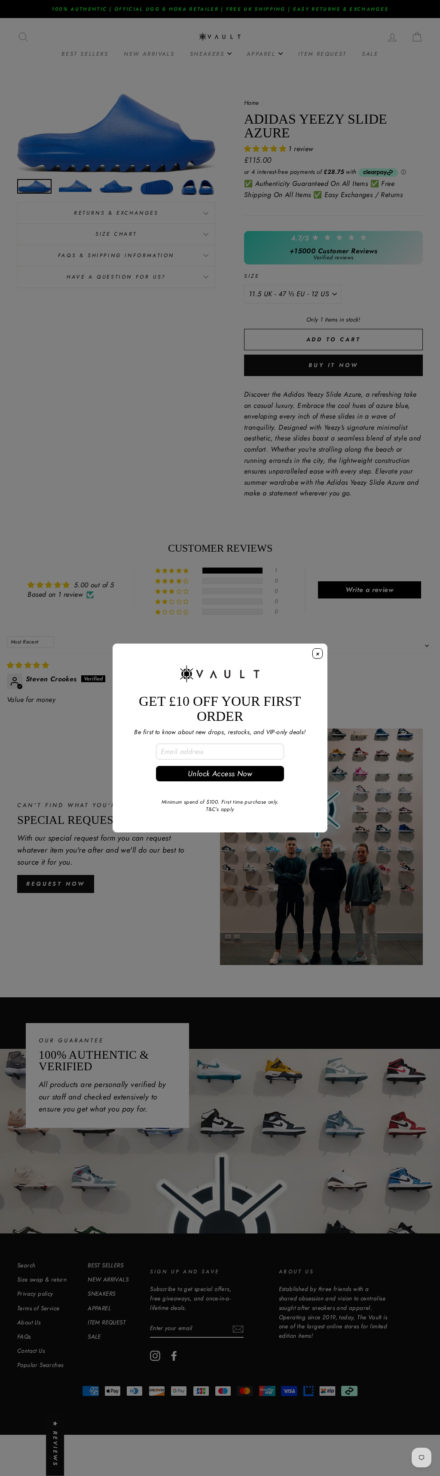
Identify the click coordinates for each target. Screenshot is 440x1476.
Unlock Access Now (220, 773)
